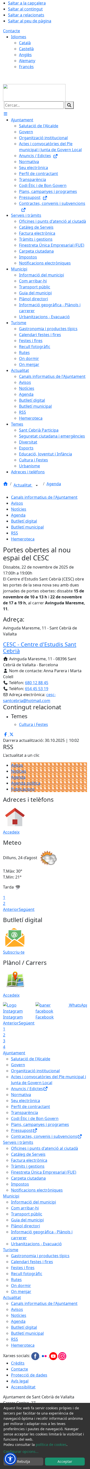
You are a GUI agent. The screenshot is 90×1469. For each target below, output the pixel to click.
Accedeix (11, 832)
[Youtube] (53, 1356)
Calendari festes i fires (32, 1261)
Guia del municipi (27, 1220)
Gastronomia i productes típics (40, 1255)
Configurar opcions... (21, 1451)
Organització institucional (35, 1070)
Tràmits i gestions (27, 1166)
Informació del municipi (33, 1202)
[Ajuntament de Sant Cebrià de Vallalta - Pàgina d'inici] (34, 92)
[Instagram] (62, 1356)
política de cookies (51, 1444)
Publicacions (23, 789)
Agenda (53, 484)
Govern (18, 1065)
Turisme (10, 1249)
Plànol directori (25, 1226)
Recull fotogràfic (26, 1273)
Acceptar (65, 1461)
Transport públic (26, 1214)
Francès (26, 66)
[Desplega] (36, 485)
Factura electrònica (29, 1160)
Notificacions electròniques (37, 1190)
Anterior (11, 909)
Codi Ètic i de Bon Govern (34, 1118)
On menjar (21, 1291)
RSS (14, 533)
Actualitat (23, 485)
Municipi (11, 1196)
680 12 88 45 (36, 682)
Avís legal (19, 1381)
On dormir (21, 1285)
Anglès (25, 54)
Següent (26, 909)
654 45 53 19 (36, 688)
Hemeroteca (22, 539)
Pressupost (21, 1130)
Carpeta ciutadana (28, 1178)
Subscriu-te (13, 952)
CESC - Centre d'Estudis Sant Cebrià (39, 647)
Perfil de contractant (30, 1106)
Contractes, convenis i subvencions (44, 1136)
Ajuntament (14, 1053)
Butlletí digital (24, 521)
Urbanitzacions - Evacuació (36, 1243)
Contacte (11, 31)
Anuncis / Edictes (27, 1088)
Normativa (21, 1094)
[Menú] (5, 114)
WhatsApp (78, 1005)
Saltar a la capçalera (27, 3)
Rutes (16, 1279)
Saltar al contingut (25, 9)
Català (25, 42)
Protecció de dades (29, 1375)
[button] (10, 1459)
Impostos (20, 1184)
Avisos (17, 503)
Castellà (26, 48)
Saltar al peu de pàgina (29, 21)
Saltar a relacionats (26, 15)
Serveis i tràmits (18, 1142)
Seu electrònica (25, 1100)
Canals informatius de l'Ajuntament (44, 497)
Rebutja (23, 1461)
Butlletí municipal (27, 527)
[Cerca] (69, 105)
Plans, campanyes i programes (40, 1124)
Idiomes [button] (18, 37)
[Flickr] (44, 1356)
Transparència (24, 1112)
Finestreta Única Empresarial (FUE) (43, 1172)
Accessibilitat (23, 1387)
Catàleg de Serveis (28, 1154)
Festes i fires (22, 1267)
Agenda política (25, 783)
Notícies (18, 509)
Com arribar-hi (25, 1208)
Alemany (27, 60)
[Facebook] (35, 1356)
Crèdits (17, 1363)
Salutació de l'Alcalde (30, 1059)
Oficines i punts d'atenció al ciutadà (44, 1148)
